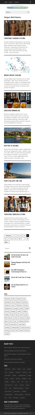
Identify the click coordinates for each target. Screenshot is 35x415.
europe (16, 308)
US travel (26, 330)
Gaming (7, 311)
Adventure (7, 298)
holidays (7, 315)
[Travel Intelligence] (17, 8)
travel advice (13, 324)
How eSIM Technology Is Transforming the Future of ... (19, 271)
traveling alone (15, 327)
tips (15, 321)
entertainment (8, 308)
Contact (16, 2)
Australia (7, 302)
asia (24, 298)
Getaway (13, 311)
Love (20, 315)
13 (27, 239)
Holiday (25, 311)
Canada (7, 305)
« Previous (8, 235)
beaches (18, 302)
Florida (27, 308)
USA (21, 330)
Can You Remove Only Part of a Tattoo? (19, 286)
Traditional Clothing (23, 321)
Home (5, 2)
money (26, 315)
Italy (12, 315)
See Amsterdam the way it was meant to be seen (19, 256)
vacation (7, 334)
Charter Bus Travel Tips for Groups (21, 277)
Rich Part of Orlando (11, 145)
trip (13, 330)
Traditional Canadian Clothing (14, 38)
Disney (26, 305)
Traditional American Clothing (14, 214)
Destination (19, 305)
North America (8, 318)
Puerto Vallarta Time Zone (13, 181)
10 (19, 239)
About (11, 2)
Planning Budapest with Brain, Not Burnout (20, 263)
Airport (19, 298)
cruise (12, 305)
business (25, 302)
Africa (13, 298)
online (16, 318)
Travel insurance (25, 327)
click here (11, 408)
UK (17, 330)
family (21, 308)
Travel (6, 324)
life (16, 315)
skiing (27, 318)
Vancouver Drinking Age (12, 110)
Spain (6, 321)
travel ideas (22, 324)
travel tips (7, 330)
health (19, 311)
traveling (7, 327)
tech (11, 321)
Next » (6, 242)
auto (13, 302)
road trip (22, 318)
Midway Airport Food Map (12, 75)
